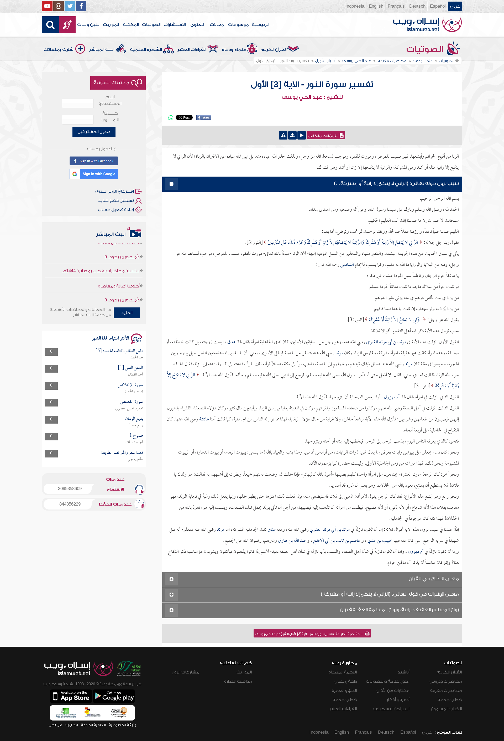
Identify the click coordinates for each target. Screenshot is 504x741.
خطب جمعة (450, 699)
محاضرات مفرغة (446, 690)
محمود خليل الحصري (129, 408)
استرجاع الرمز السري (114, 191)
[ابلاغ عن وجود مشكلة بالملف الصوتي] (283, 135)
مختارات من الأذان (393, 690)
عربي (455, 6)
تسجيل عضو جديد (116, 200)
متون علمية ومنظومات (388, 681)
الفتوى (197, 24)
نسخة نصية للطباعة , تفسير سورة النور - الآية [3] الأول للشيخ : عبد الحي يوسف (310, 634)
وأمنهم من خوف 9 (122, 284)
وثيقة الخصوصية (122, 725)
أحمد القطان (135, 374)
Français (396, 6)
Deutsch (417, 6)
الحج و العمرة (344, 690)
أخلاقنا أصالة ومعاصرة (119, 270)
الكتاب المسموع (446, 709)
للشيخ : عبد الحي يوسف (312, 97)
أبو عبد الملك (134, 442)
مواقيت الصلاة (238, 681)
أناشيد (404, 672)
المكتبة (131, 24)
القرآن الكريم (273, 49)
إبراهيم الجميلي (133, 391)
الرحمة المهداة (343, 672)
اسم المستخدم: (110, 100)
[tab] (312, 184)
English (376, 6)
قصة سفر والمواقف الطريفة (122, 453)
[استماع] (301, 135)
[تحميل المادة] (292, 135)
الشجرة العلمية (146, 49)
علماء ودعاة (234, 49)
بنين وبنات (88, 24)
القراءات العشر (191, 49)
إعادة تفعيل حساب (116, 209)
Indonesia (354, 6)
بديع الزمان (134, 419)
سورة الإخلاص (130, 385)
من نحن (55, 725)
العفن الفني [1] (130, 368)
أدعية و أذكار (398, 699)
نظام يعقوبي (135, 459)
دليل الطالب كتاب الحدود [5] (119, 351)
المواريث (111, 24)
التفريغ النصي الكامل (324, 136)
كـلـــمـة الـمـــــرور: (110, 116)
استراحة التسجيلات (391, 709)
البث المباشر (101, 49)
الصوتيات (151, 24)
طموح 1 (136, 436)
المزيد (127, 312)
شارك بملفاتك (59, 49)
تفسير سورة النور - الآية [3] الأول (312, 84)
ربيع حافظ (136, 425)
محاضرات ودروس (445, 681)
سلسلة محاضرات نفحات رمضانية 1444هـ (101, 255)
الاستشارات (175, 24)
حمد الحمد (136, 357)
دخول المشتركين (94, 131)
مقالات (217, 24)
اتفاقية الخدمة (93, 725)
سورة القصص (131, 402)
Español (438, 6)
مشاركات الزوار (186, 672)
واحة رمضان (345, 681)
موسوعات (238, 24)
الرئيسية (260, 24)
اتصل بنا (71, 725)
